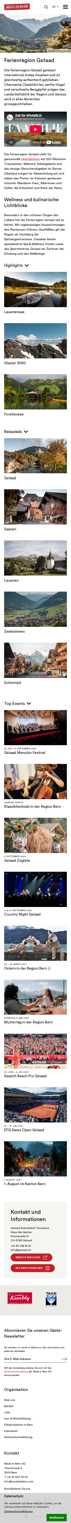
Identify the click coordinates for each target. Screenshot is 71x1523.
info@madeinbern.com (18, 1481)
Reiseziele (13, 432)
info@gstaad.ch (21, 1250)
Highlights (14, 265)
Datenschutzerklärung (18, 1511)
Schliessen (56, 1517)
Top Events (15, 704)
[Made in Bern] (17, 6)
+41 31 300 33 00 (17, 1477)
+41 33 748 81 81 (21, 1246)
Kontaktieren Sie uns (17, 1488)
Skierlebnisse (30, 159)
